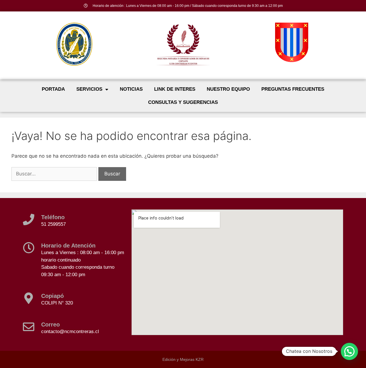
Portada (53, 89)
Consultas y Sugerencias (183, 102)
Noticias (131, 89)
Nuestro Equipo (228, 89)
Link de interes (174, 89)
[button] (349, 351)
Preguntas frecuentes (292, 89)
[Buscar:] (54, 174)
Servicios (89, 89)
